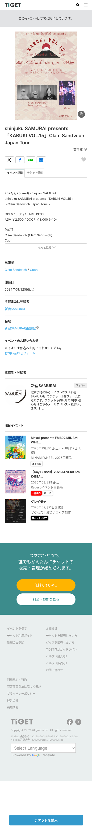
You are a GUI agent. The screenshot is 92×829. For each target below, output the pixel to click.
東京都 (78, 149)
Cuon (34, 270)
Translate (48, 755)
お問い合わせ (54, 670)
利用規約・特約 (17, 680)
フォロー (80, 385)
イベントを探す (17, 628)
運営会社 (12, 700)
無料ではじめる (46, 585)
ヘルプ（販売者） (57, 663)
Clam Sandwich (16, 270)
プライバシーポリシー (21, 694)
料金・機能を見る (46, 599)
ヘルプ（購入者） (57, 656)
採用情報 (12, 707)
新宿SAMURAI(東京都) (20, 328)
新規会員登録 (15, 642)
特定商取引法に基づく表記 (24, 686)
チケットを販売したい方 (61, 636)
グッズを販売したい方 (60, 642)
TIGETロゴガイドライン (61, 649)
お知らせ (51, 628)
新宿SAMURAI (15, 309)
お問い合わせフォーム (20, 353)
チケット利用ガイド (20, 636)
